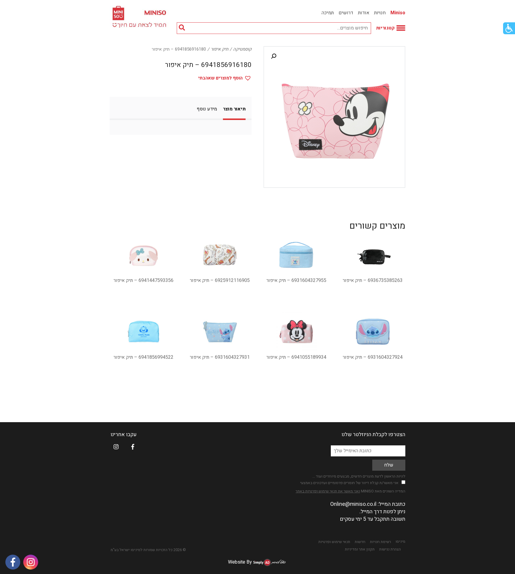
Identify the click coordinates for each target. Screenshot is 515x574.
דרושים (346, 12)
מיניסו (400, 541)
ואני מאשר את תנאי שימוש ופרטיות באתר (328, 491)
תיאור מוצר (234, 109)
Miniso (397, 12)
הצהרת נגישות (390, 549)
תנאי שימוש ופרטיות (334, 542)
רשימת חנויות (380, 542)
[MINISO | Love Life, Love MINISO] (140, 17)
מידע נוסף (207, 109)
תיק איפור (219, 49)
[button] (273, 56)
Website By (240, 562)
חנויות (380, 12)
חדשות (360, 542)
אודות (363, 12)
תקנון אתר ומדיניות (360, 549)
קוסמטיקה (242, 49)
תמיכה (328, 12)
